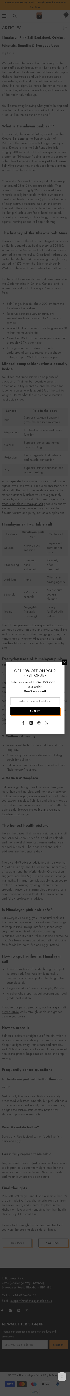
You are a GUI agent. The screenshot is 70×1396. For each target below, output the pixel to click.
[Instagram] (31, 723)
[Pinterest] (39, 723)
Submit (35, 711)
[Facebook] (23, 723)
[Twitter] (47, 723)
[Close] (64, 662)
